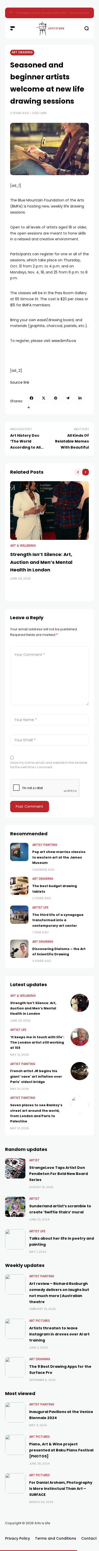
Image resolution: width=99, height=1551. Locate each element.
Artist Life (40, 908)
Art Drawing (22, 52)
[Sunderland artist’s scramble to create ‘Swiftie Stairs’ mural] (15, 1207)
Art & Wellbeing (23, 546)
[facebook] (31, 398)
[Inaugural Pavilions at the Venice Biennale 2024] (15, 1412)
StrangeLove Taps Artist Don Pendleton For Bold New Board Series (58, 1173)
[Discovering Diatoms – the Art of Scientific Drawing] (19, 949)
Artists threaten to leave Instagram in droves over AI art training (59, 1334)
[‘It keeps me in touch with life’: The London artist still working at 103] (80, 1037)
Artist (34, 1160)
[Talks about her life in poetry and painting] (15, 1239)
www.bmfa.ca (64, 340)
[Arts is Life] (49, 28)
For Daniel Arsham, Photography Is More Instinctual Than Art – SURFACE (60, 1488)
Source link (19, 382)
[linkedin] (80, 398)
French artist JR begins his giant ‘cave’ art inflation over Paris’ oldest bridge (36, 1076)
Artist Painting (44, 845)
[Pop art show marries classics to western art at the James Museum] (19, 852)
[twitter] (43, 398)
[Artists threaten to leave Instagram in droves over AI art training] (15, 1329)
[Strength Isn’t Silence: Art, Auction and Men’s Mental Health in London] (11, 12)
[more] (29, 407)
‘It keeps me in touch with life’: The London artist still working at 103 (37, 1042)
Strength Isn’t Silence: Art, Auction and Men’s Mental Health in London (41, 562)
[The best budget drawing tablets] (19, 886)
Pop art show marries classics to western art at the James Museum (59, 857)
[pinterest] (56, 398)
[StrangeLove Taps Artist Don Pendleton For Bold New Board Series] (15, 1168)
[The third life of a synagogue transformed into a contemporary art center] (19, 915)
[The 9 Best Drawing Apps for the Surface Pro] (15, 1367)
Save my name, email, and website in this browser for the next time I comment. (48, 764)
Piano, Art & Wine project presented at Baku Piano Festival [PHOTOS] (61, 1450)
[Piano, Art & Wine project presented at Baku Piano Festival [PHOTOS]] (15, 1445)
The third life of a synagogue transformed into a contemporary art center (58, 920)
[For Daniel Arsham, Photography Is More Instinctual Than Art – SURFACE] (15, 1483)
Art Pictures (39, 1321)
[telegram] (68, 398)
